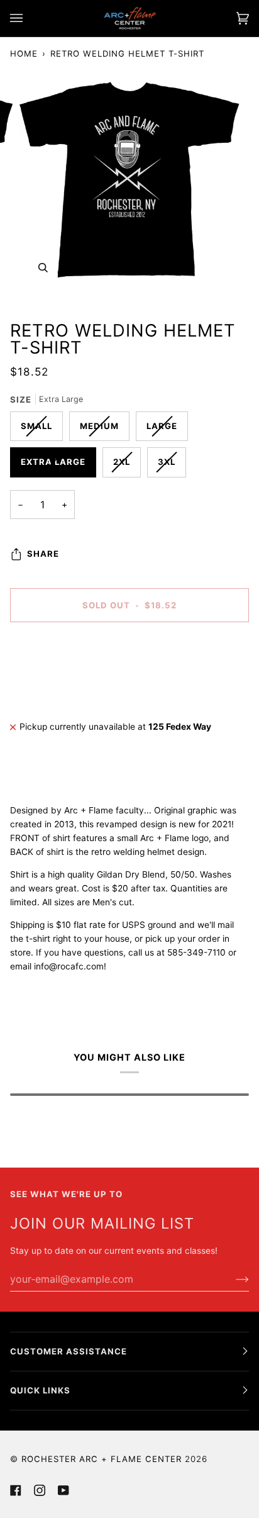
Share (43, 554)
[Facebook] (15, 1490)
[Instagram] (39, 1490)
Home (24, 53)
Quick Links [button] (40, 1390)
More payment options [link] (55, 681)
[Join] (232, 1279)
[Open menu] (29, 18)
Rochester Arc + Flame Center (101, 1459)
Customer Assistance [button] (68, 1351)
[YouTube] (63, 1490)
